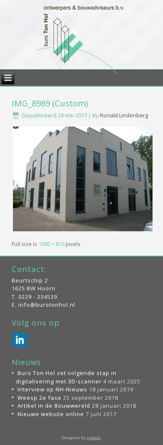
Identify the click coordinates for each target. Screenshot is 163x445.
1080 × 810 (51, 244)
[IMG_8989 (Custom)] (83, 231)
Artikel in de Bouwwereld (54, 405)
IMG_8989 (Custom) (50, 103)
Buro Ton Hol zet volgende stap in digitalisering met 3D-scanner (66, 377)
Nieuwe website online (51, 414)
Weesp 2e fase (39, 397)
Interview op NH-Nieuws (52, 389)
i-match (94, 437)
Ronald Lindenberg (124, 115)
